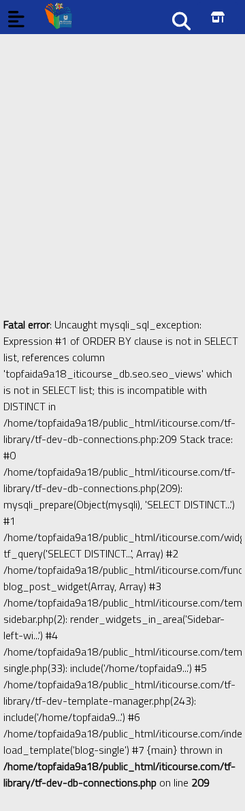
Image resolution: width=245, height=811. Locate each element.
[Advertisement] (122, 156)
